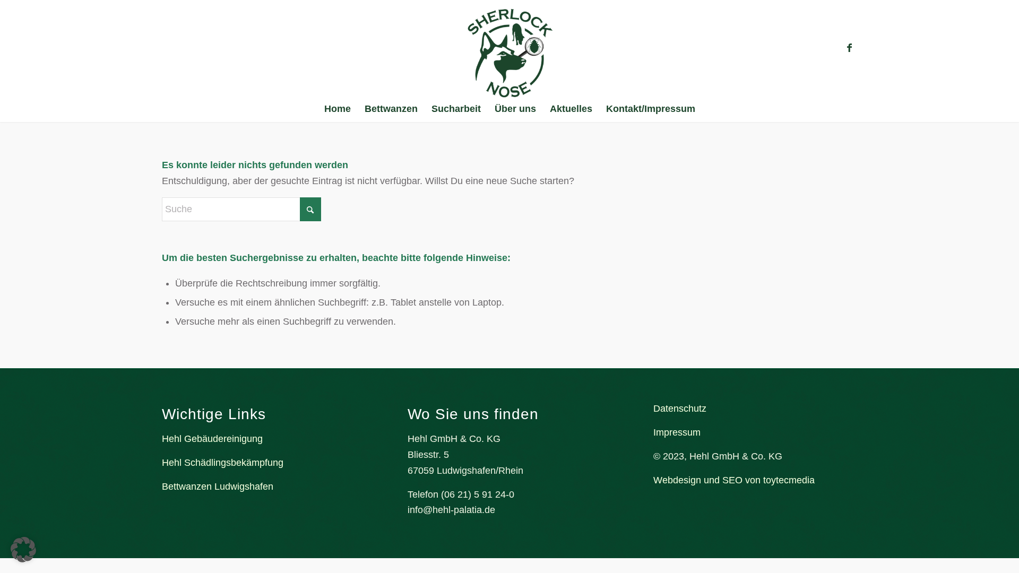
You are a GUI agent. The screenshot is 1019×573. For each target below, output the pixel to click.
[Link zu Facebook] (849, 48)
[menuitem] (337, 109)
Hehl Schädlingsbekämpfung (222, 462)
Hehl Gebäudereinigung (212, 438)
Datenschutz (679, 408)
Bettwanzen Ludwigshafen (217, 486)
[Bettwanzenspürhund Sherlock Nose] (510, 53)
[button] (23, 549)
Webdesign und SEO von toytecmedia (734, 480)
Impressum (677, 432)
